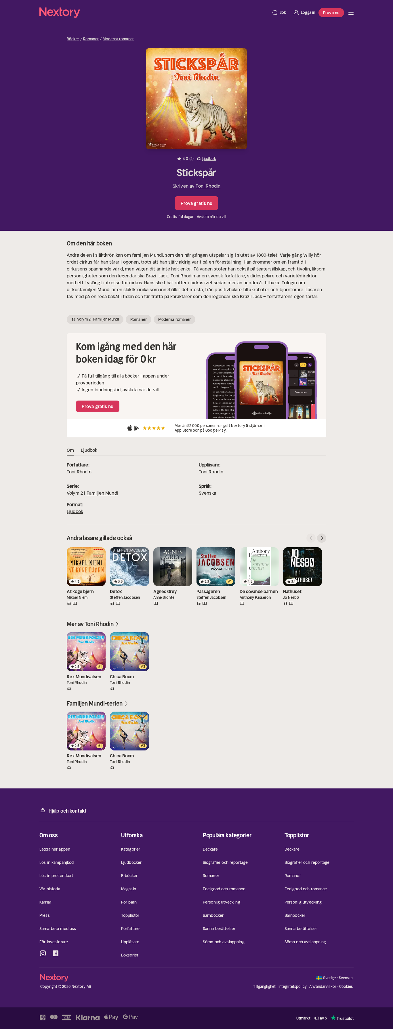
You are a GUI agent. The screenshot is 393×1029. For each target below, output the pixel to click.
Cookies (346, 986)
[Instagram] (42, 953)
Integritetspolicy (292, 986)
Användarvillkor (322, 986)
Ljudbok (75, 511)
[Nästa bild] (321, 538)
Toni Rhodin (208, 186)
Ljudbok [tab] (89, 450)
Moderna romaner (118, 39)
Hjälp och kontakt (68, 811)
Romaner (91, 39)
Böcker (73, 39)
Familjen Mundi (102, 493)
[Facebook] (55, 953)
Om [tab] (70, 450)
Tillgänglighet (264, 986)
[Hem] (153, 12)
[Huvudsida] (351, 13)
